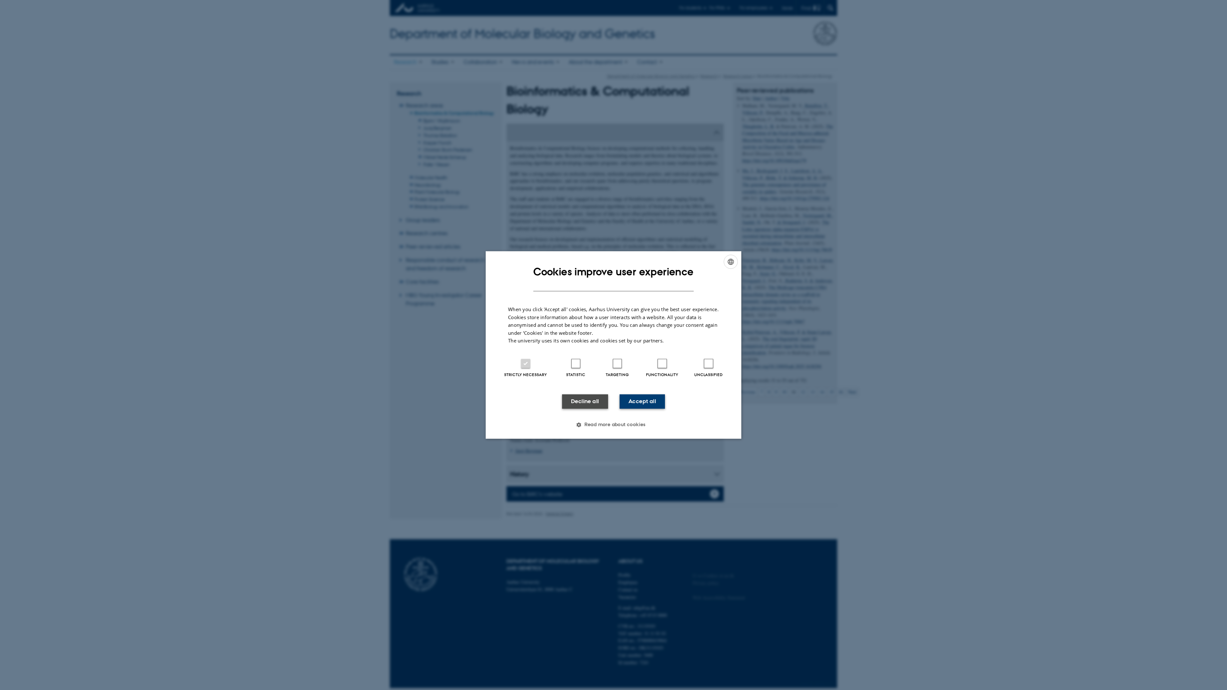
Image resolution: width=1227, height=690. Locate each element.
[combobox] (731, 261)
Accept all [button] (642, 401)
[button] (613, 425)
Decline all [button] (585, 401)
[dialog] (613, 345)
